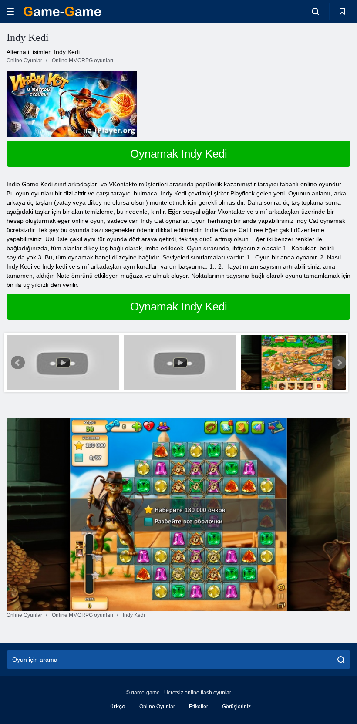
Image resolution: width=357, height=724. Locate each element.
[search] (341, 659)
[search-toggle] (315, 11)
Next (339, 363)
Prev (18, 363)
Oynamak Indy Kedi (178, 153)
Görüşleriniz (236, 707)
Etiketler (198, 707)
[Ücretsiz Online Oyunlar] (62, 11)
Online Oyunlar (157, 707)
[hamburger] (10, 11)
